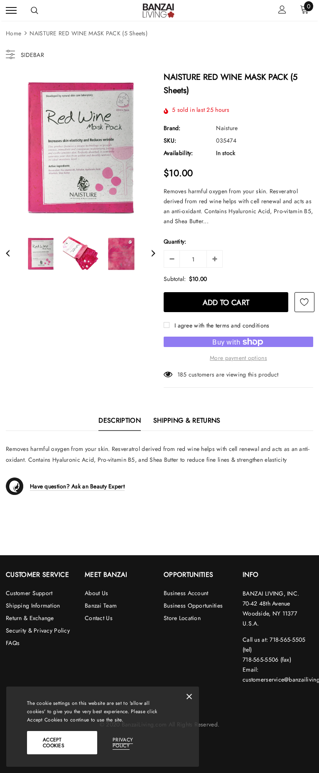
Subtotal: (175, 279)
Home (13, 33)
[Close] (189, 698)
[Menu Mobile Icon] (11, 10)
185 (182, 374)
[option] (80, 148)
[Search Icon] (34, 10)
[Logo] (158, 10)
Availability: (178, 153)
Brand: (172, 128)
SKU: (170, 140)
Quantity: (175, 241)
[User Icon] (282, 11)
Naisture (227, 128)
